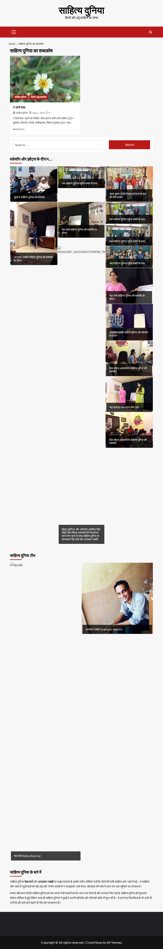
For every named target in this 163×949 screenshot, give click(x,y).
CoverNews (94, 942)
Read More (18, 129)
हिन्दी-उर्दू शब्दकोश (39, 97)
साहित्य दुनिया (81, 10)
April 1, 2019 (38, 113)
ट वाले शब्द (19, 107)
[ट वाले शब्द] (45, 79)
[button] (14, 32)
